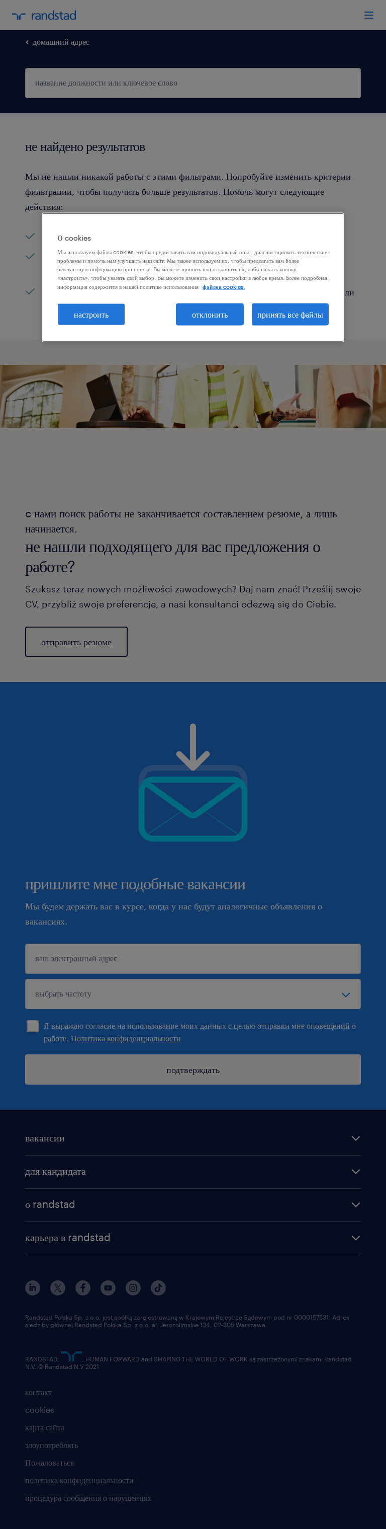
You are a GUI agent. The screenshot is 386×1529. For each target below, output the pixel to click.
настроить (91, 314)
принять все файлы (290, 314)
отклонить (210, 314)
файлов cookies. (224, 286)
